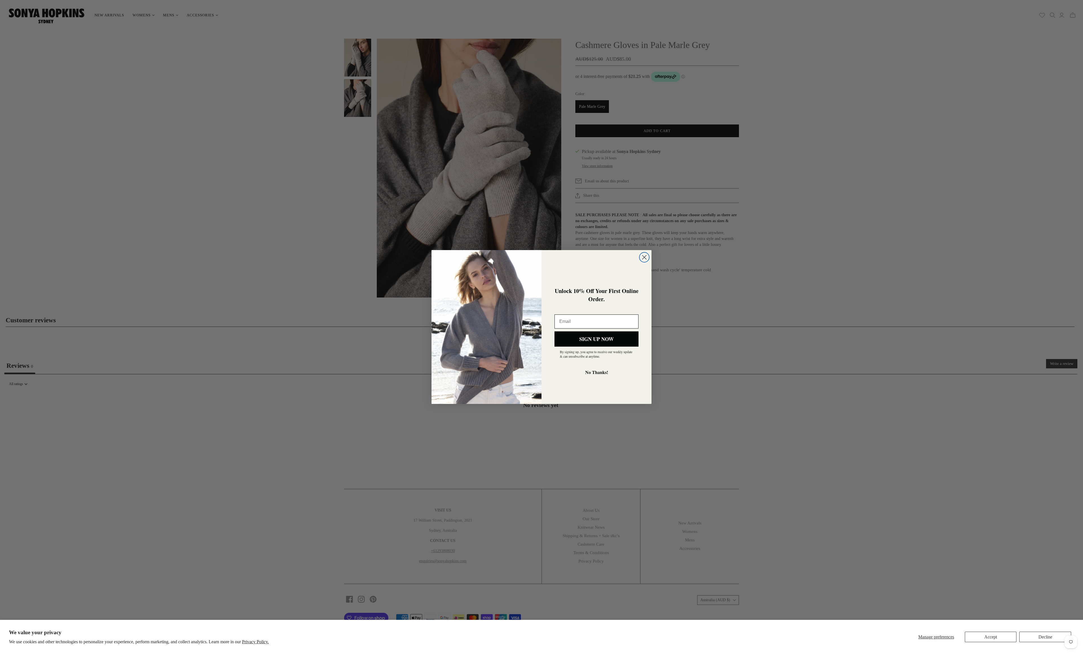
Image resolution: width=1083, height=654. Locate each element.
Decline (1045, 637)
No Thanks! (596, 372)
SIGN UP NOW (596, 339)
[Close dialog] (644, 257)
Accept (990, 637)
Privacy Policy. (255, 641)
